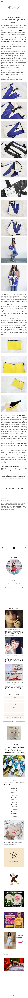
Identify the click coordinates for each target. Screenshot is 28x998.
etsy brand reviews (14, 717)
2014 (14, 811)
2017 (13, 806)
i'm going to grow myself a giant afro (14, 656)
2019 (13, 802)
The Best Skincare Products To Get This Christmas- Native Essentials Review (14, 750)
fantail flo (12, 993)
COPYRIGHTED (14, 995)
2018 (13, 804)
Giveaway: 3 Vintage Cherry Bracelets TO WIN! (14, 683)
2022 (14, 797)
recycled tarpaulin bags (14, 478)
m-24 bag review (7, 475)
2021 (13, 799)
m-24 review (14, 475)
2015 (14, 809)
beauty (14, 707)
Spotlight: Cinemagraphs (14, 629)
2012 (14, 815)
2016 (13, 808)
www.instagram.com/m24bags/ (13, 470)
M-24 (20, 30)
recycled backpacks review (14, 476)
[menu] (2, 2)
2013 (14, 813)
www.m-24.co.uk (14, 466)
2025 (13, 792)
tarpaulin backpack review (16, 479)
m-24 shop (20, 475)
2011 (14, 816)
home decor (14, 701)
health (14, 710)
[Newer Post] (3, 548)
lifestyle (14, 697)
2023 (13, 795)
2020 (13, 801)
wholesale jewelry (8, 954)
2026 (13, 790)
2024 (13, 794)
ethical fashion (14, 714)
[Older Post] (25, 548)
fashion (14, 704)
